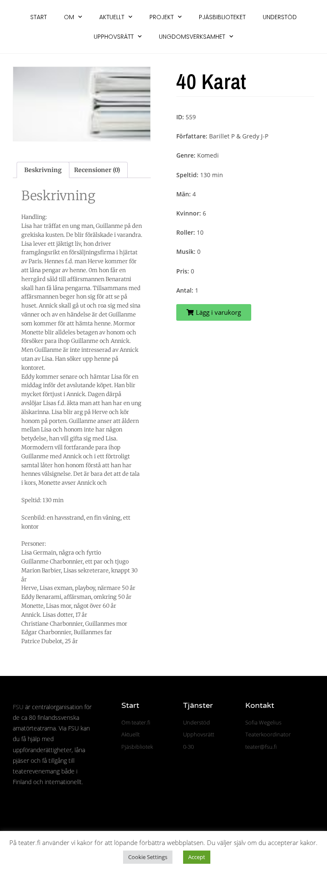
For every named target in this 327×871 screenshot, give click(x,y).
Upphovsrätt (114, 36)
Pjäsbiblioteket (222, 17)
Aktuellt (111, 17)
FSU (18, 707)
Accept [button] (196, 857)
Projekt (161, 17)
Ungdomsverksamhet (192, 36)
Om (69, 17)
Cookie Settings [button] (147, 857)
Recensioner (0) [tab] (97, 170)
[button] (213, 312)
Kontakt (259, 705)
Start (38, 17)
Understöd (280, 17)
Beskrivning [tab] (43, 170)
